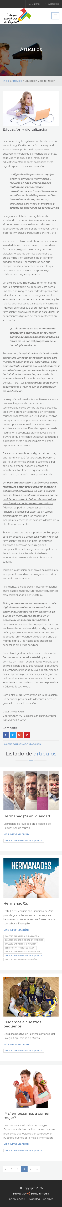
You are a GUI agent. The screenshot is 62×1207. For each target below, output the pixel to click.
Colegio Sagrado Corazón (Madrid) (24, 940)
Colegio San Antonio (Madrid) (21, 944)
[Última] (37, 1169)
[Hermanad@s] (31, 878)
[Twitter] (13, 735)
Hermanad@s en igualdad (26, 816)
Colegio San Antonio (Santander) (22, 952)
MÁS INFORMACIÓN (15, 834)
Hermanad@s (15, 903)
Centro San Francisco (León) (20, 948)
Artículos (17, 80)
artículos (45, 753)
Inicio (6, 80)
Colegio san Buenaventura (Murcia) (23, 744)
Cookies (48, 1199)
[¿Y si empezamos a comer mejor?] (31, 1088)
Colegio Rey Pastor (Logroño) (21, 959)
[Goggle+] (20, 735)
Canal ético (16, 1199)
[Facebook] (6, 735)
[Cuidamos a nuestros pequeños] (31, 997)
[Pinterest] (27, 735)
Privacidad (33, 1199)
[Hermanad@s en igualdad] (31, 791)
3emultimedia (40, 1193)
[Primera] (6, 1169)
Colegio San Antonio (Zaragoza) (22, 936)
